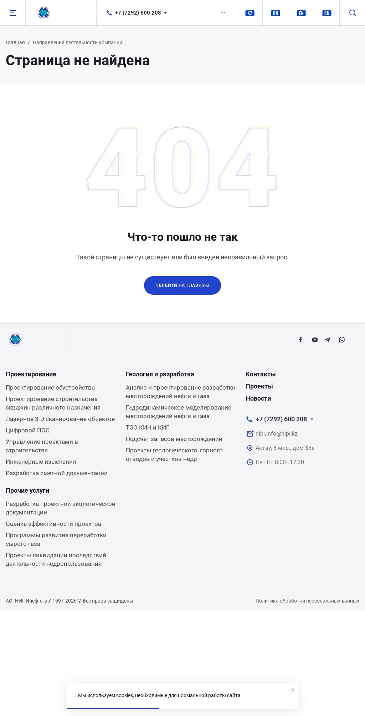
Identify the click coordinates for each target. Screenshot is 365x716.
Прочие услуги (27, 490)
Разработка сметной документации (57, 473)
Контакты (261, 374)
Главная (15, 42)
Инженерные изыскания (41, 461)
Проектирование (31, 374)
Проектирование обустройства (50, 387)
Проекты (259, 386)
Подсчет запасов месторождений (174, 438)
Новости (258, 398)
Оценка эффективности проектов (54, 523)
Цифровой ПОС (28, 430)
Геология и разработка (160, 374)
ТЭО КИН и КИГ (147, 427)
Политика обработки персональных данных (307, 601)
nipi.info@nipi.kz (277, 433)
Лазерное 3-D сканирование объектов (60, 418)
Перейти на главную (182, 285)
